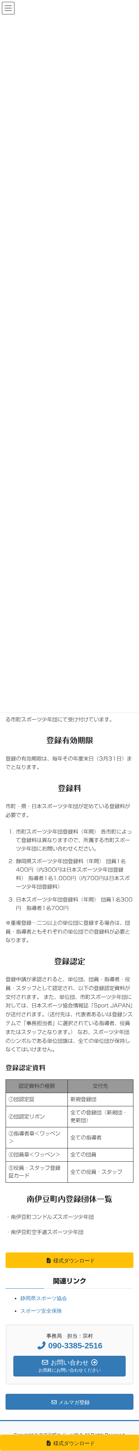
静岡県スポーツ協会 (43, 1298)
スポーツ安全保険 (41, 1311)
